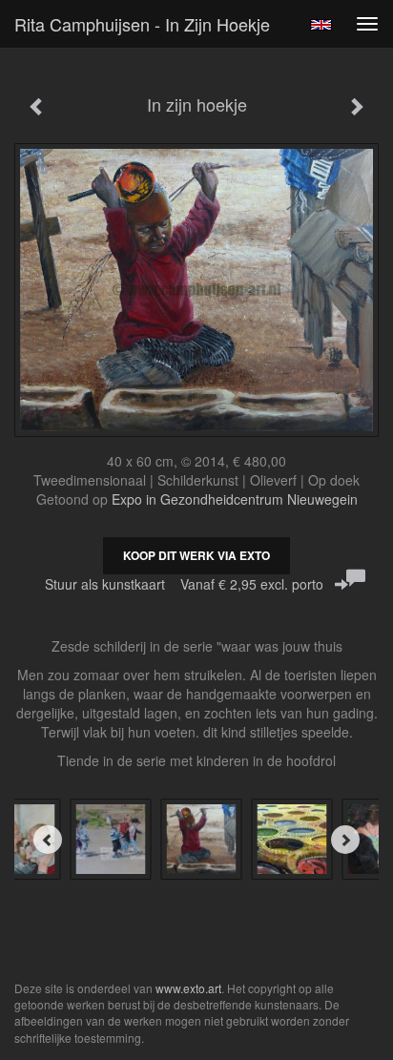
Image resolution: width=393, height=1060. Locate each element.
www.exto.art (188, 988)
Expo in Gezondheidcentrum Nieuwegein (235, 499)
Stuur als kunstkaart (184, 583)
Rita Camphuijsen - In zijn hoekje (142, 23)
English (321, 25)
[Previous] (47, 839)
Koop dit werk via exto (196, 555)
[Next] (345, 839)
